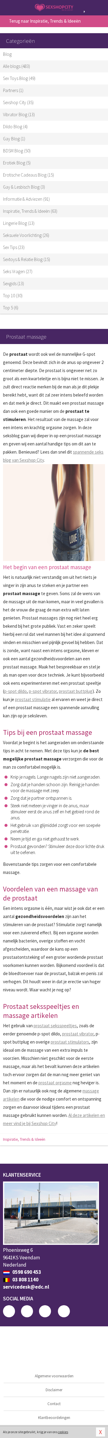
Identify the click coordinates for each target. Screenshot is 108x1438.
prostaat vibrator (78, 1034)
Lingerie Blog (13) (18, 223)
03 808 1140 (24, 1279)
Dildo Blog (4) (15, 126)
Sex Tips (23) (14, 247)
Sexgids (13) (13, 283)
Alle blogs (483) (16, 66)
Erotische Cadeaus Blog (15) (28, 175)
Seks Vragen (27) (17, 271)
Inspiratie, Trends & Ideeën (24, 1139)
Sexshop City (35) (18, 102)
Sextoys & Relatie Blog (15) (26, 259)
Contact (54, 1403)
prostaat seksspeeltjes (55, 1025)
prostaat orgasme (55, 1083)
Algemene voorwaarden (54, 1376)
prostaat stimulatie (33, 699)
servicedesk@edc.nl (26, 1286)
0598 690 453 (26, 1272)
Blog (7, 54)
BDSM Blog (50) (17, 151)
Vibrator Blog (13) (19, 114)
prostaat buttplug (75, 691)
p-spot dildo (15, 691)
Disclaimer (54, 1389)
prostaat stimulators (70, 1042)
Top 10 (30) (12, 295)
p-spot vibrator (43, 691)
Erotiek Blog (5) (17, 163)
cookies (63, 1432)
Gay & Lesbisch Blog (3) (24, 187)
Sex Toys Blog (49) (19, 78)
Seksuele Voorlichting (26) (26, 235)
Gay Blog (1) (14, 139)
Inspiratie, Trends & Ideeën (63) (30, 211)
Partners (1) (13, 90)
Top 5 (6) (10, 308)
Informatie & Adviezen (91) (26, 199)
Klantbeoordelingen (54, 1417)
